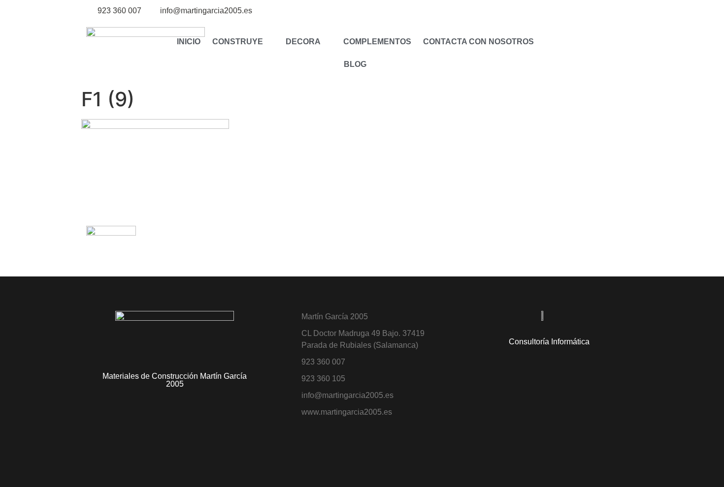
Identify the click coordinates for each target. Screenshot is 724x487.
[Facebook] (631, 11)
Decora (303, 41)
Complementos (377, 41)
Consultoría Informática (549, 341)
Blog (355, 64)
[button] (562, 53)
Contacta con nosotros (478, 41)
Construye (237, 41)
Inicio (188, 41)
